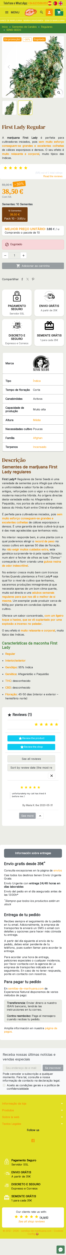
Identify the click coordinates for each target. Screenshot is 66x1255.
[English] (61, 3)
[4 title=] (51, 724)
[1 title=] (36, 724)
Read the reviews (53, 176)
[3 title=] (46, 724)
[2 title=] (41, 724)
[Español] (50, 3)
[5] (26, 168)
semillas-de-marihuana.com (26, 988)
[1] (5, 168)
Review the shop (31, 747)
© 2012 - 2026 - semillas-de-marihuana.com (27, 1230)
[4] (21, 168)
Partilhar (22, 279)
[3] (16, 168)
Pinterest (33, 279)
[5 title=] (56, 724)
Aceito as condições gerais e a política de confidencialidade (33, 1087)
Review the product (31, 738)
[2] (10, 168)
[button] (41, 12)
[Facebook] (33, 1140)
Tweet (28, 279)
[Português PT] (55, 3)
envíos (57, 870)
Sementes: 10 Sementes (17, 204)
